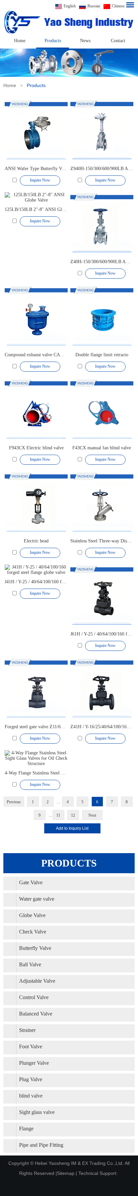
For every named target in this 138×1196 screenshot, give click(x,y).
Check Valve (32, 932)
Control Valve (34, 997)
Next (92, 815)
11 (58, 815)
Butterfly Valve (35, 948)
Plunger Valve (34, 1063)
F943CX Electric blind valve (36, 447)
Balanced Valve (35, 1014)
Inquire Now (40, 180)
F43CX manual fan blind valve (101, 447)
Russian (93, 6)
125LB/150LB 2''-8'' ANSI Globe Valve (42, 209)
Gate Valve (31, 882)
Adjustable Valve (37, 981)
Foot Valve (30, 1046)
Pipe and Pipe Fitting (41, 1145)
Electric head (36, 540)
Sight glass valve (37, 1112)
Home (19, 40)
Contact (118, 40)
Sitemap (65, 1173)
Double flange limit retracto (101, 354)
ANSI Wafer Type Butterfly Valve (37, 168)
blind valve (31, 1096)
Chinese (118, 6)
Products (53, 40)
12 (73, 815)
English (70, 6)
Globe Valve (32, 915)
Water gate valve (36, 899)
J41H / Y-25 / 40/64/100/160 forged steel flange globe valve (61, 581)
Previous (14, 802)
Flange (26, 1128)
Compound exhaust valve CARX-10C (40, 354)
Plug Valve (30, 1079)
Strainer (27, 1030)
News (85, 40)
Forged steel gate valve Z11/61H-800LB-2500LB (51, 726)
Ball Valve (30, 964)
